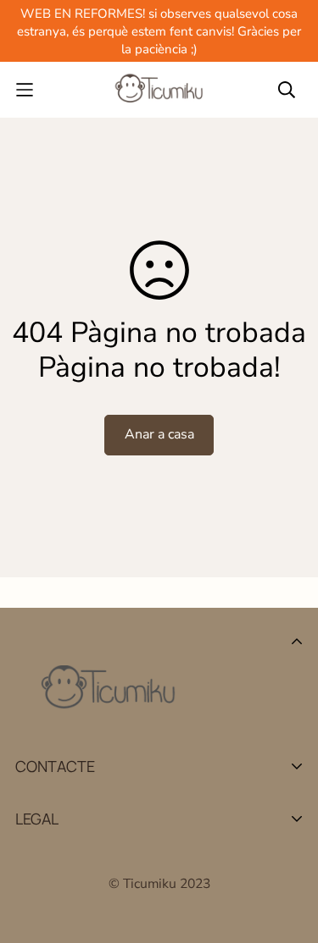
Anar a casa (159, 434)
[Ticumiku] (159, 90)
